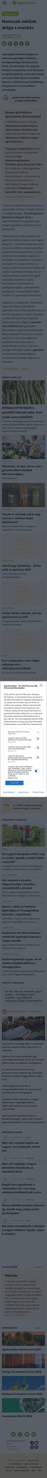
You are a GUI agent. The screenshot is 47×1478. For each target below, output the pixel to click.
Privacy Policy (38, 792)
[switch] (37, 738)
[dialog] (23, 739)
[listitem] (23, 732)
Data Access (23, 792)
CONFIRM (14, 783)
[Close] (41, 686)
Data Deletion (8, 792)
